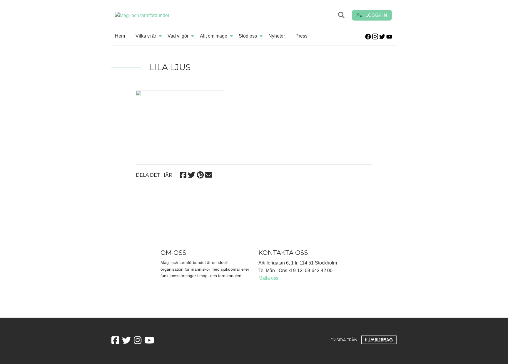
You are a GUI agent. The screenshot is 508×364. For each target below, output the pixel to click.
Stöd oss (248, 35)
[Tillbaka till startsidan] (184, 15)
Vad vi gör (178, 35)
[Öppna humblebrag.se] (379, 340)
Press (301, 35)
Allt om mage (213, 35)
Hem (120, 35)
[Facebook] (183, 174)
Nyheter (276, 35)
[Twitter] (191, 174)
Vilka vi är (146, 35)
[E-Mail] (208, 174)
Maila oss (268, 278)
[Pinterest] (200, 174)
